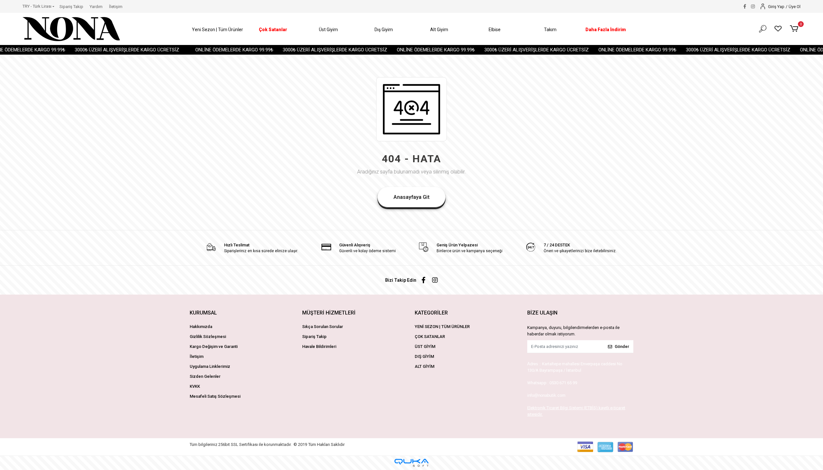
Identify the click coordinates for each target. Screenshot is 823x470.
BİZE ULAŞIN (542, 313)
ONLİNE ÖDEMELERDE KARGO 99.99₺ (219, 50)
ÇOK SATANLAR (430, 336)
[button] (217, 29)
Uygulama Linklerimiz (210, 366)
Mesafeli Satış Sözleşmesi (215, 396)
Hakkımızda (201, 326)
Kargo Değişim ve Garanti (214, 346)
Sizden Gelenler (205, 376)
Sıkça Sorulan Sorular (322, 326)
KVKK (195, 386)
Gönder (622, 346)
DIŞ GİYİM (424, 356)
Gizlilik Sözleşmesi (208, 336)
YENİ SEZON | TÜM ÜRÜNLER (442, 326)
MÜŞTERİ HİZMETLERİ (329, 313)
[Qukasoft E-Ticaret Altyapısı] (411, 463)
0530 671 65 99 (563, 382)
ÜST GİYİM (425, 346)
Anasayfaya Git (411, 197)
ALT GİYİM (424, 366)
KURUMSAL (203, 313)
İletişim (115, 6)
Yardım (96, 6)
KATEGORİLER (431, 313)
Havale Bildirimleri (319, 346)
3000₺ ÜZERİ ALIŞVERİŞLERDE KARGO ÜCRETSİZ (112, 50)
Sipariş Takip (71, 6)
